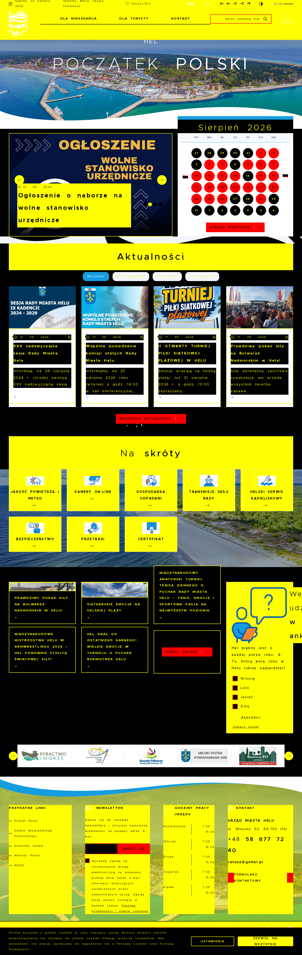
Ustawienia (213, 941)
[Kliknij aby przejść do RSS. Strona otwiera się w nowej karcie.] (69, 337)
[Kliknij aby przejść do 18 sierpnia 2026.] (209, 187)
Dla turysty (167, 276)
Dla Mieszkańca (78, 18)
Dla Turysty (134, 18)
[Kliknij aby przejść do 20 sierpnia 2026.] (235, 187)
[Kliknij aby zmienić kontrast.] (261, 4)
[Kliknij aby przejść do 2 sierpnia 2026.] (274, 153)
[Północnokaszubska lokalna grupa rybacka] (97, 756)
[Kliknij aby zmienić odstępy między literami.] (229, 4)
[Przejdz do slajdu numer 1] (145, 204)
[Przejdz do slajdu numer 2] (150, 204)
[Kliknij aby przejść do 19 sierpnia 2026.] (222, 187)
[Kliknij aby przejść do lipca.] (185, 177)
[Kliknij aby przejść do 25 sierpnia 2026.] (209, 199)
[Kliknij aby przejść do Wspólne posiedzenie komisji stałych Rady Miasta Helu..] (114, 307)
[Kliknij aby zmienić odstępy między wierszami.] (235, 4)
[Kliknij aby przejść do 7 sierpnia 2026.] (248, 164)
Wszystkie (96, 276)
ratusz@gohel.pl (245, 862)
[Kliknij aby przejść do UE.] (207, 4)
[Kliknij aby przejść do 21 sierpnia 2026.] (248, 187)
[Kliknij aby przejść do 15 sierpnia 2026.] (261, 176)
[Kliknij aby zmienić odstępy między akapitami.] (249, 4)
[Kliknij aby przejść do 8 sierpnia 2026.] (261, 164)
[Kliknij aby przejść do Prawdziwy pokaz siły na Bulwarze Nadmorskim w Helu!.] (259, 307)
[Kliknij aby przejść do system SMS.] (204, 756)
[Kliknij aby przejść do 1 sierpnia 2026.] (261, 153)
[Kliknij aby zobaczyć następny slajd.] (289, 756)
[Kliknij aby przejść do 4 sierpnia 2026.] (209, 164)
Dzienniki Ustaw (28, 845)
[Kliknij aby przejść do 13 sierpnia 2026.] (235, 176)
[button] (162, 180)
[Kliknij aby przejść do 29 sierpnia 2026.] (261, 199)
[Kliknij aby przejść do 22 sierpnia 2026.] (261, 187)
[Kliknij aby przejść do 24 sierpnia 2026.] (196, 199)
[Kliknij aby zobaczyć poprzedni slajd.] (13, 756)
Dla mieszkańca (131, 276)
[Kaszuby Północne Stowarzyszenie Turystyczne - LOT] (151, 756)
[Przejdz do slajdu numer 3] (155, 204)
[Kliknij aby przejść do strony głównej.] (24, 24)
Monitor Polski (27, 855)
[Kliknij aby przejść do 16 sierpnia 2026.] (274, 176)
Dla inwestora (202, 276)
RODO (19, 865)
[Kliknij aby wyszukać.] (265, 19)
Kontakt (180, 18)
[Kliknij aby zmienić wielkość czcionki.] (222, 4)
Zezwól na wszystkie (265, 941)
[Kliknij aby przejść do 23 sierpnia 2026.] (274, 187)
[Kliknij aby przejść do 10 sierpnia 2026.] (196, 176)
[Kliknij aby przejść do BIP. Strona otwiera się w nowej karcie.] (190, 4)
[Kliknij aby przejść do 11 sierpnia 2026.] (209, 176)
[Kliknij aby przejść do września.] (285, 175)
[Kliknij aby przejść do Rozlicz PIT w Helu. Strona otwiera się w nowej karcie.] (258, 756)
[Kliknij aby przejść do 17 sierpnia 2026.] (196, 187)
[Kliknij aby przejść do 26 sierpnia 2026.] (222, 199)
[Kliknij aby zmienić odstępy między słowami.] (242, 4)
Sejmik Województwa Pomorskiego (33, 833)
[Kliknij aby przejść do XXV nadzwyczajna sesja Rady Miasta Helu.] (42, 307)
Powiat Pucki (26, 820)
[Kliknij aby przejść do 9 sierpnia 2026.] (274, 164)
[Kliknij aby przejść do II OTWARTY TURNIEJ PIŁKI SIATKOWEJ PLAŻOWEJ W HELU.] (187, 307)
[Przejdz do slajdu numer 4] (160, 204)
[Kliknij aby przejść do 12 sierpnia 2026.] (222, 176)
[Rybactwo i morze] (44, 756)
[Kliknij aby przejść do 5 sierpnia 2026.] (222, 164)
